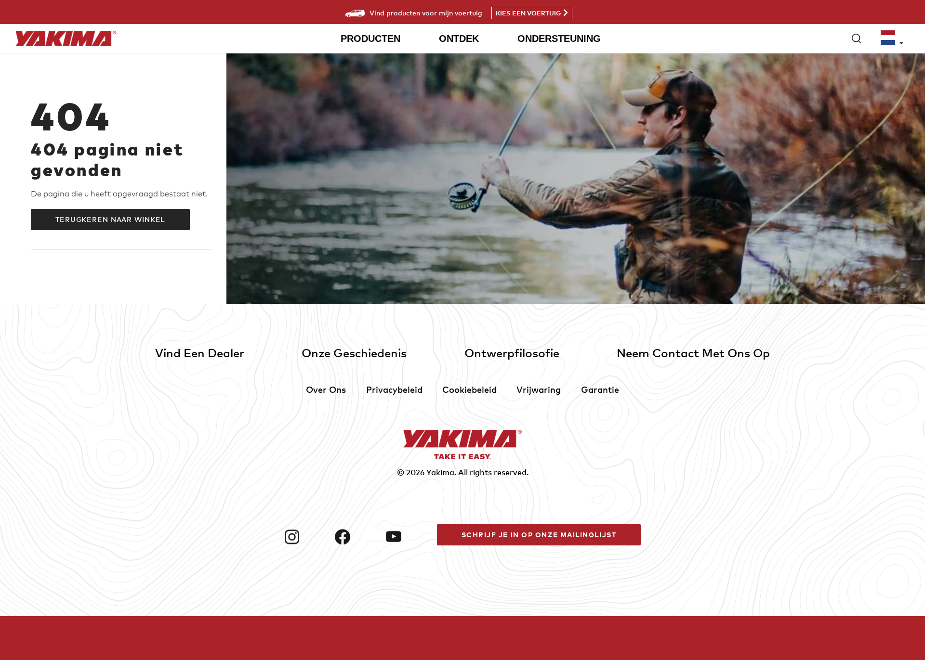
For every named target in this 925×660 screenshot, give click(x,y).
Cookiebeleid (469, 389)
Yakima (440, 472)
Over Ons (326, 389)
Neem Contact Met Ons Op (693, 353)
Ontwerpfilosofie (511, 353)
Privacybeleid (394, 389)
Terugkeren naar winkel (110, 219)
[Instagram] (306, 536)
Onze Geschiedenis (354, 353)
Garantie (600, 389)
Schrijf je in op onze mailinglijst (539, 535)
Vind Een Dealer (199, 353)
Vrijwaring (538, 389)
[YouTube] (407, 536)
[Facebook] (356, 536)
